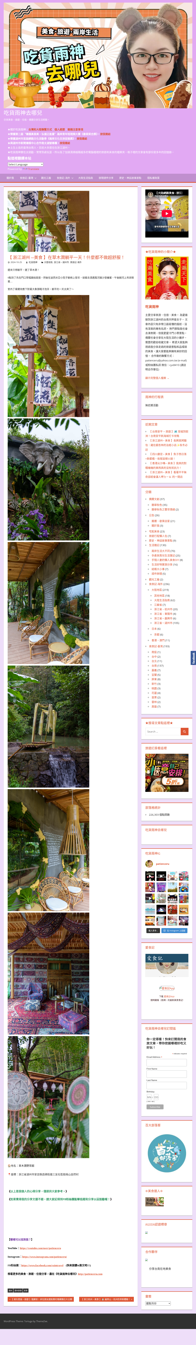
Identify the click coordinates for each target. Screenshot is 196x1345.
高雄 (154, 706)
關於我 (10, 178)
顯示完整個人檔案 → (157, 378)
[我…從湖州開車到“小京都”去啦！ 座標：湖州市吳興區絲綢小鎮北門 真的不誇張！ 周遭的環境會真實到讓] (150, 898)
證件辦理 (157, 573)
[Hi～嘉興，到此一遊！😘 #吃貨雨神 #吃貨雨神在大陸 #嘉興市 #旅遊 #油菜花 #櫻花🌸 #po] (172, 887)
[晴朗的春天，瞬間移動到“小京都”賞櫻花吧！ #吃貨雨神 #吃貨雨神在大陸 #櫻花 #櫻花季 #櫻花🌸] (161, 898)
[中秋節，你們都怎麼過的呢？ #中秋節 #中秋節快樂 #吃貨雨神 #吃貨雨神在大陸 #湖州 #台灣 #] (150, 876)
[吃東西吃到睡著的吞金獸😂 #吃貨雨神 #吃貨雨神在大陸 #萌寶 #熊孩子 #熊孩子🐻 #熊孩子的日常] (172, 920)
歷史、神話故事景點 (130, 178)
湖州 (10, 1290)
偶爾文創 (154, 499)
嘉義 (154, 670)
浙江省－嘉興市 (163, 618)
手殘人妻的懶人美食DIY (165, 560)
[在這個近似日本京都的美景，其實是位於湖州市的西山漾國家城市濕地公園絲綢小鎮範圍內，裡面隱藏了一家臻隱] (183, 887)
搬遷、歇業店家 (161, 521)
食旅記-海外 (63, 178)
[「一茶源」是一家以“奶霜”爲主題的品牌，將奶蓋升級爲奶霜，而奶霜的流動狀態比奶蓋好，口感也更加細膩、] (183, 898)
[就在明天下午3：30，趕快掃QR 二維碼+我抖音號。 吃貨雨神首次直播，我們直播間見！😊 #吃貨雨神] (161, 887)
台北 (154, 661)
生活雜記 (154, 545)
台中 (154, 656)
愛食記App (169, 996)
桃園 (154, 688)
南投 (154, 652)
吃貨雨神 (33, 262)
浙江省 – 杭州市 (163, 609)
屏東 (154, 679)
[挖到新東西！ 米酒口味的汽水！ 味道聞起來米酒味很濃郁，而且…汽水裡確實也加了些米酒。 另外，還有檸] (161, 920)
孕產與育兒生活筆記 (163, 555)
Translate (33, 169)
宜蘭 (154, 675)
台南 (154, 665)
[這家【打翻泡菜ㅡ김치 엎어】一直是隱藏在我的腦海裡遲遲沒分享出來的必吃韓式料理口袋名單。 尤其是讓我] (150, 920)
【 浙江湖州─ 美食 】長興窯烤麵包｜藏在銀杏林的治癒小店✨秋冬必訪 (166, 445)
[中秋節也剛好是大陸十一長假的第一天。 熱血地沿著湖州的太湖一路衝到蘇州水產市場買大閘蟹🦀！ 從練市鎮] (172, 909)
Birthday (151, 1091)
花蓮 (154, 693)
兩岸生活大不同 (161, 551)
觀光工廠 (46, 178)
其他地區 (159, 595)
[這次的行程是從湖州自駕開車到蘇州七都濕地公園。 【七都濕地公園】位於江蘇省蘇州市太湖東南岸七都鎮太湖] (150, 909)
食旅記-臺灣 (26, 178)
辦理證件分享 (106, 178)
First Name (152, 1069)
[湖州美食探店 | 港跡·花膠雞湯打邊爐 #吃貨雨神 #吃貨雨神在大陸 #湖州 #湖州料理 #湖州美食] (150, 887)
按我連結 (65, 143)
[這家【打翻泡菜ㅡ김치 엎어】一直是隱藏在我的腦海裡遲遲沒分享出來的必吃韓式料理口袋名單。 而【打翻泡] (183, 909)
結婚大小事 (158, 569)
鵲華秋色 (157, 505)
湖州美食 (18, 1290)
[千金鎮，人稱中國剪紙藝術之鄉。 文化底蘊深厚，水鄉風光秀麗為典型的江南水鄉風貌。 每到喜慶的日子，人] (183, 876)
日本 (154, 628)
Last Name (152, 1080)
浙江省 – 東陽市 (163, 614)
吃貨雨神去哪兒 (23, 113)
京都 (156, 634)
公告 (151, 515)
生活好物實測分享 (162, 564)
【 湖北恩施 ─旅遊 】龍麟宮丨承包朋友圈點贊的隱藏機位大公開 (41, 1300)
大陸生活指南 (85, 178)
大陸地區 (48, 262)
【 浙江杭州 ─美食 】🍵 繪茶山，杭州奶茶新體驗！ (105, 1300)
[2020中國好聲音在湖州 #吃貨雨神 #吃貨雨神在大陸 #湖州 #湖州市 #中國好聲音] (183, 920)
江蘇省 (158, 605)
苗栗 (154, 697)
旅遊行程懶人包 (158, 536)
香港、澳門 (158, 640)
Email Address (154, 1057)
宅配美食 (154, 531)
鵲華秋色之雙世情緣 (163, 509)
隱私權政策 (153, 178)
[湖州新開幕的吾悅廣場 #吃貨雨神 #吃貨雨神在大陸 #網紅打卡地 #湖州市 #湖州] (161, 909)
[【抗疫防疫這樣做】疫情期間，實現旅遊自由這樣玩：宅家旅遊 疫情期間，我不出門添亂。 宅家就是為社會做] (161, 876)
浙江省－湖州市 (61, 262)
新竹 (154, 684)
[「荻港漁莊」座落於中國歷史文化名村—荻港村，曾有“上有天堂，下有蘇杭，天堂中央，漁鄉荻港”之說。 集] (172, 898)
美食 (26, 1290)
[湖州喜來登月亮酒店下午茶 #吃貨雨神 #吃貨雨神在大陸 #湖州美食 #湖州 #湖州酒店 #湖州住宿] (172, 876)
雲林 (154, 702)
